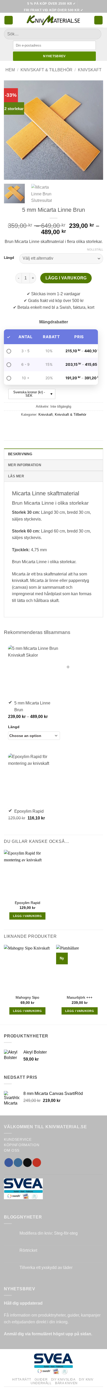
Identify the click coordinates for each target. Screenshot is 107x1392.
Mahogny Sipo (27, 997)
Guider (41, 1379)
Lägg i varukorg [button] (27, 916)
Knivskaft (90, 70)
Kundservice (17, 1139)
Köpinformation (21, 1145)
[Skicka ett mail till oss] (27, 1162)
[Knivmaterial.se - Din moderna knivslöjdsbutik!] (53, 20)
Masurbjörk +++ (79, 997)
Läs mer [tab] (16, 476)
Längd (9, 258)
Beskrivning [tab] (20, 454)
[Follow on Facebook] (8, 1162)
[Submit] (95, 34)
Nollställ (95, 249)
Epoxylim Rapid (27, 903)
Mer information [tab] (24, 465)
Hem (10, 70)
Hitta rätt (21, 1379)
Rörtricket (28, 1250)
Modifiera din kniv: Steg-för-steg (48, 1233)
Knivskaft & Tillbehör (46, 70)
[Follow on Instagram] (18, 1162)
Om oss (11, 1150)
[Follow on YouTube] (36, 1162)
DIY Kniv (86, 1379)
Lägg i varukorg (66, 278)
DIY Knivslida (63, 1379)
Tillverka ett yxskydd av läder (45, 1267)
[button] (8, 20)
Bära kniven (66, 1383)
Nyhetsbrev (54, 56)
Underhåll (41, 1383)
